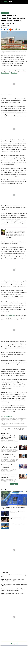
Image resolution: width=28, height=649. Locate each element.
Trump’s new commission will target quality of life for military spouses (9, 446)
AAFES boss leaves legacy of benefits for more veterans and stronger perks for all (8, 437)
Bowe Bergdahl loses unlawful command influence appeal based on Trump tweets (15, 231)
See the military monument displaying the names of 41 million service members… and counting (17, 518)
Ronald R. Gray (10, 315)
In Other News (5, 433)
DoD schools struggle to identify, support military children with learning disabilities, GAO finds (12, 580)
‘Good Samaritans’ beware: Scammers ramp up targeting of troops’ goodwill (8, 456)
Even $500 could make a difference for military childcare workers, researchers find (9, 476)
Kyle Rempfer (5, 25)
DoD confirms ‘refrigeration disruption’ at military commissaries (12, 594)
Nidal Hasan (14, 72)
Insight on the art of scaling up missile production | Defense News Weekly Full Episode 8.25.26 (18, 524)
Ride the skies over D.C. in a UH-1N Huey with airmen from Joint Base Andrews (13, 508)
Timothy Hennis (5, 72)
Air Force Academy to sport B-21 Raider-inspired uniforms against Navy (17, 512)
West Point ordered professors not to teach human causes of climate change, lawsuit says (13, 589)
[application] (14, 498)
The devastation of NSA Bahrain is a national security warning (13, 575)
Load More (14, 484)
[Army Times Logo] (8, 2)
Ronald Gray (16, 71)
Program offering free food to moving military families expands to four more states (9, 466)
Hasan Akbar (22, 71)
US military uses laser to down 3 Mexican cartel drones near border (14, 584)
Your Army (5, 12)
